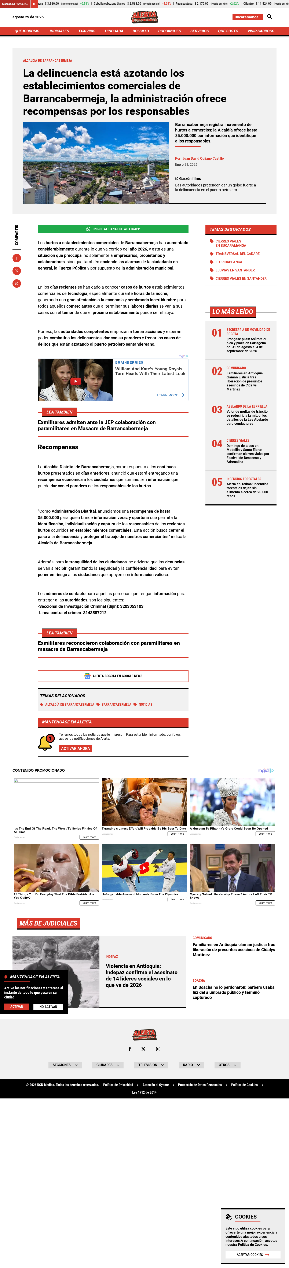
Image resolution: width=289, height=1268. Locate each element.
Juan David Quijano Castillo (203, 158)
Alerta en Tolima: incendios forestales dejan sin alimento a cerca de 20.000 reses (247, 490)
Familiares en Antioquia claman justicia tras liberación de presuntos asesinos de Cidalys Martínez (245, 381)
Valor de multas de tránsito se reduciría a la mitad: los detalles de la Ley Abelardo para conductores (247, 417)
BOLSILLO (141, 31)
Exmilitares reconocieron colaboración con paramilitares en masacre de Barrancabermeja (109, 646)
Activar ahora (75, 748)
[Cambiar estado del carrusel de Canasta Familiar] (34, 4)
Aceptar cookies (250, 1255)
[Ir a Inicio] (144, 17)
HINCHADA (114, 31)
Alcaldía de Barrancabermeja (69, 704)
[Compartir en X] (16, 271)
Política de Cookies (252, 1245)
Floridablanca (229, 262)
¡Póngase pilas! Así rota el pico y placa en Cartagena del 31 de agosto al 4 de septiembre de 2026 (246, 345)
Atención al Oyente (156, 1085)
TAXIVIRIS (86, 31)
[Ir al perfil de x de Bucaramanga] (143, 1049)
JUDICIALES (59, 31)
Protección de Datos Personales (200, 1085)
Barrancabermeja (116, 704)
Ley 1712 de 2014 (144, 1092)
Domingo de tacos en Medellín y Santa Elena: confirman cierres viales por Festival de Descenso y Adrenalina (248, 454)
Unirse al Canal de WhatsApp (116, 229)
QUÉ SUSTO (228, 31)
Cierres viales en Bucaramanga (231, 243)
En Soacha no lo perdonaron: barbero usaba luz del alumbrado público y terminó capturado (234, 992)
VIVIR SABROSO (261, 31)
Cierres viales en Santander (241, 279)
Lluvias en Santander (235, 270)
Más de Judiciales (48, 923)
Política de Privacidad (118, 1085)
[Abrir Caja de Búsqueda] (269, 17)
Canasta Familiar (15, 3)
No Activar (48, 1007)
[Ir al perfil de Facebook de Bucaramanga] (130, 1049)
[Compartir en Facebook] (16, 258)
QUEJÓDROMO (27, 31)
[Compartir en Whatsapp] (16, 283)
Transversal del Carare (238, 254)
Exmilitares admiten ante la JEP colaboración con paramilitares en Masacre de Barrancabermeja (97, 425)
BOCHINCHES (169, 31)
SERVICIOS (199, 31)
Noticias (145, 704)
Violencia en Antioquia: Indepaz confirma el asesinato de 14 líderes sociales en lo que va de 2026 (142, 975)
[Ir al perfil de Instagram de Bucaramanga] (158, 1049)
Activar (16, 1007)
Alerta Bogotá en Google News (117, 676)
